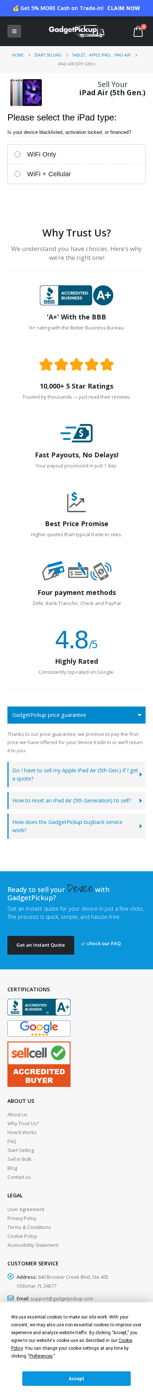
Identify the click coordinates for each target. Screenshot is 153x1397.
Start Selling (20, 1150)
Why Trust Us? (23, 1123)
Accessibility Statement (32, 1245)
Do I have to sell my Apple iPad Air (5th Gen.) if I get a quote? (75, 774)
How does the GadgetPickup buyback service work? (67, 826)
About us (17, 1114)
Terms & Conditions (29, 1227)
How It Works (22, 1132)
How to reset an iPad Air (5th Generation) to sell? (71, 800)
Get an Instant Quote (40, 944)
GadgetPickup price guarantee (49, 714)
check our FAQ (104, 943)
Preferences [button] (41, 1356)
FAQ (11, 1141)
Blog (12, 1168)
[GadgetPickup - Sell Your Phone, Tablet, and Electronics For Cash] (76, 31)
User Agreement (25, 1209)
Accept (76, 1378)
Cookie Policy (22, 1236)
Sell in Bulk (19, 1159)
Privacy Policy (21, 1218)
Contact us (19, 1177)
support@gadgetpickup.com (61, 1298)
